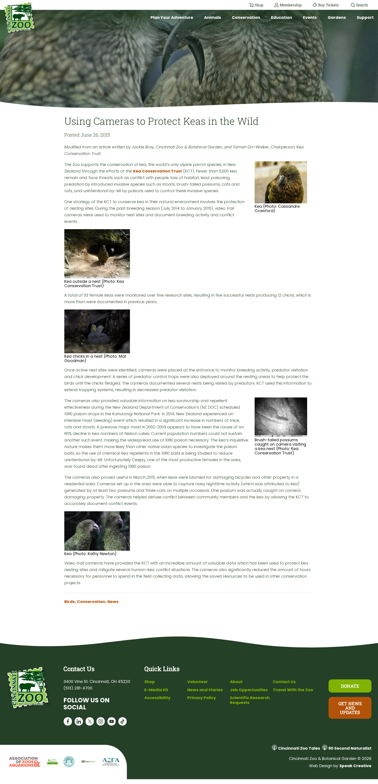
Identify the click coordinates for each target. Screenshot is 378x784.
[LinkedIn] (78, 722)
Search (362, 4)
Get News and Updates (350, 708)
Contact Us (284, 681)
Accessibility (157, 697)
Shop (259, 4)
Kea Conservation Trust (157, 171)
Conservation (246, 17)
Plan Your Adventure (171, 17)
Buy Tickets (328, 4)
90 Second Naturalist (349, 748)
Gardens (337, 17)
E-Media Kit (156, 690)
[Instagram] (100, 722)
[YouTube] (111, 722)
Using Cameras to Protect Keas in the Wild (161, 120)
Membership (291, 4)
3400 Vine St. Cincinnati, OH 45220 (96, 681)
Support (365, 17)
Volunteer (197, 681)
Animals (212, 17)
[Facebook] (67, 722)
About (236, 681)
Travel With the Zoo (293, 690)
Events (310, 17)
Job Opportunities (249, 690)
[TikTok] (122, 722)
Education (281, 17)
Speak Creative (355, 765)
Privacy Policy (201, 697)
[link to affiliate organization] (24, 762)
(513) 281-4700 (77, 688)
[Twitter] (89, 722)
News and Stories (205, 690)
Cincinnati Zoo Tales (299, 748)
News (113, 602)
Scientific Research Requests (250, 700)
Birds (70, 602)
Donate (350, 686)
